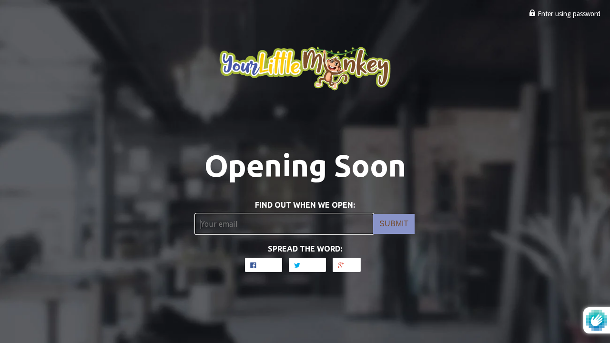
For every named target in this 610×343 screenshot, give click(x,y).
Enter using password (568, 14)
